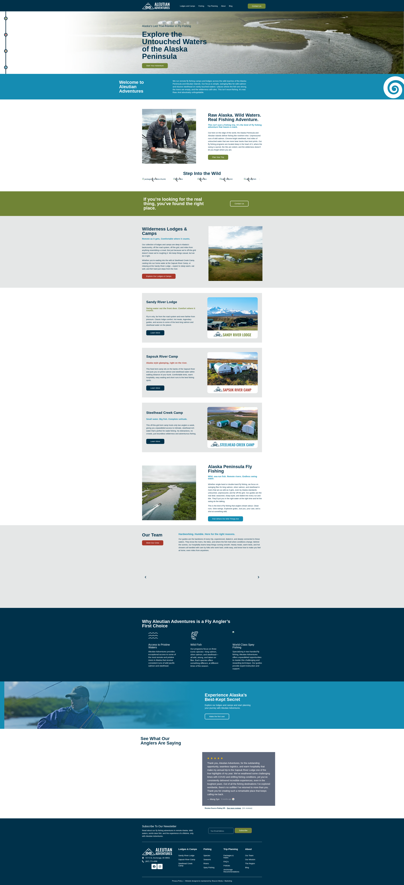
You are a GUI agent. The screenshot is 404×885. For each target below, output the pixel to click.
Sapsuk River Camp (186, 859)
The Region (250, 863)
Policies (226, 866)
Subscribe (243, 830)
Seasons (207, 859)
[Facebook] (154, 866)
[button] (144, 179)
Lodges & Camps (187, 849)
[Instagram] (160, 866)
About (223, 6)
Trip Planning (212, 6)
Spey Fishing (208, 867)
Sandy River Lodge (186, 855)
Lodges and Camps (187, 6)
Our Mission (250, 859)
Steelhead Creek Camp (185, 864)
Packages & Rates (228, 856)
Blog (230, 6)
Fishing (201, 6)
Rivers (206, 863)
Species (206, 855)
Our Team (249, 855)
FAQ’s (226, 862)
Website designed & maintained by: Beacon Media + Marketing (208, 881)
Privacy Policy (177, 881)
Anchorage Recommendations (231, 871)
